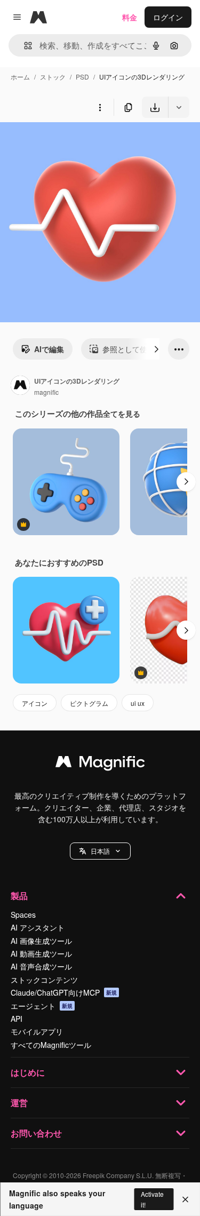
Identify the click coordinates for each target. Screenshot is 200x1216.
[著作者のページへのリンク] (20, 386)
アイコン (34, 703)
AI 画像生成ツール (41, 940)
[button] (100, 851)
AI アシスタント (38, 927)
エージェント (42, 1005)
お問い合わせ (36, 1133)
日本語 (100, 850)
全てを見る (121, 413)
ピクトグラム (89, 703)
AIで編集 (49, 349)
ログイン (168, 17)
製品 (19, 895)
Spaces (23, 914)
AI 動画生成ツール (41, 953)
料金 (129, 17)
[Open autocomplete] (23, 46)
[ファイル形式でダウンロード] (178, 107)
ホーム (20, 76)
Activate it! (152, 1199)
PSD (82, 76)
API (16, 1018)
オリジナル (73, 142)
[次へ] (156, 349)
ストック (53, 76)
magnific (46, 391)
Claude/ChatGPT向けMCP (64, 992)
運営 (19, 1102)
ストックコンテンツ (44, 979)
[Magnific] (100, 764)
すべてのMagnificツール (51, 1044)
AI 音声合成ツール (41, 966)
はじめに (28, 1072)
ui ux (138, 703)
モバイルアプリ (37, 1031)
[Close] (185, 1199)
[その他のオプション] (99, 107)
